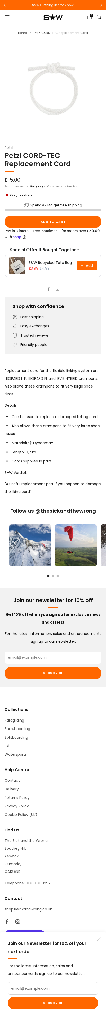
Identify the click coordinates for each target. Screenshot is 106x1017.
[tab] (48, 576)
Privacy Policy (17, 806)
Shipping (36, 186)
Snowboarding (17, 728)
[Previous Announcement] (5, 5)
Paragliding (14, 720)
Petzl (9, 147)
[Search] (98, 16)
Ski (7, 745)
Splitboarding (16, 737)
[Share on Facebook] (48, 289)
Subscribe (53, 1003)
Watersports (16, 754)
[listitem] (53, 5)
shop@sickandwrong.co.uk (28, 909)
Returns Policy (17, 797)
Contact (12, 780)
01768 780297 (38, 883)
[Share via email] (57, 289)
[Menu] (7, 17)
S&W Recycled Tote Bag (50, 262)
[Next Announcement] (101, 5)
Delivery (12, 789)
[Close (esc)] (99, 939)
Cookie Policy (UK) (21, 814)
